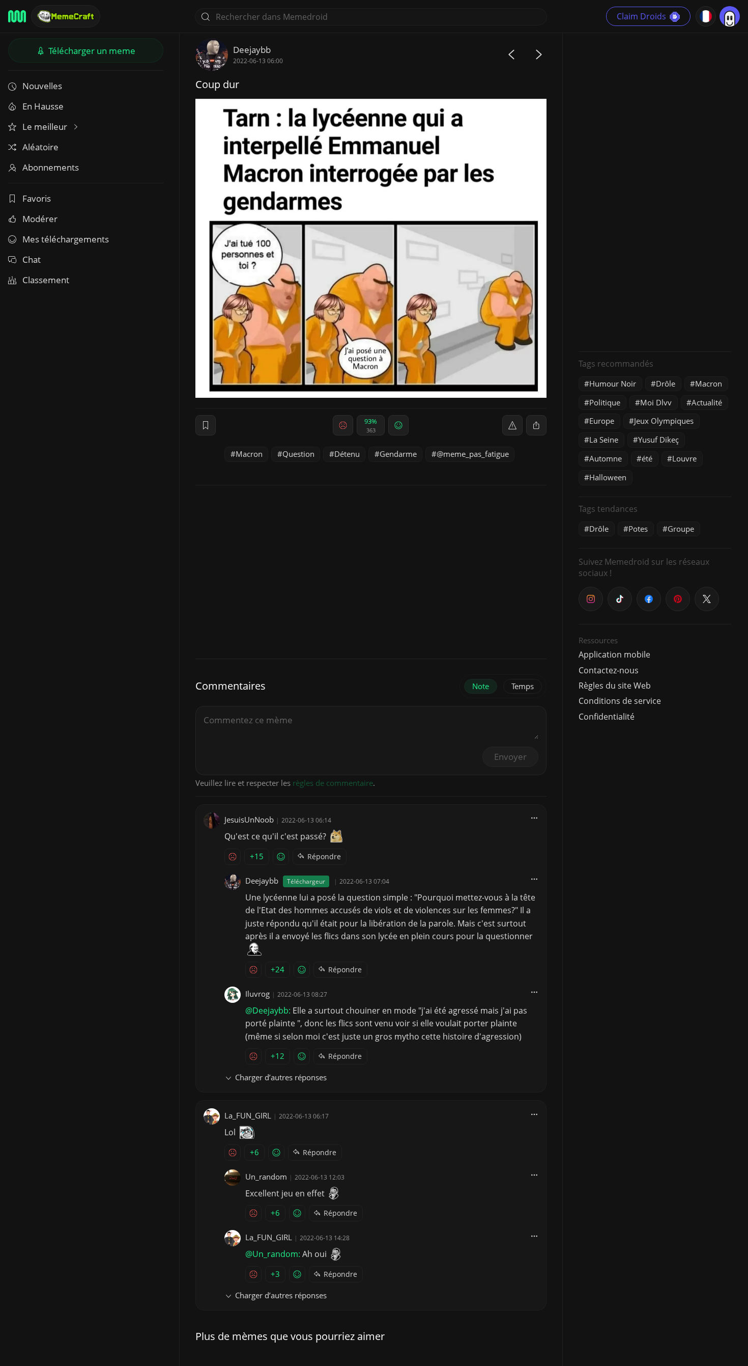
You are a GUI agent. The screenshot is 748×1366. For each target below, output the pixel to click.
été (647, 458)
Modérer (39, 219)
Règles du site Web (615, 685)
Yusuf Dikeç (658, 439)
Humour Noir (612, 383)
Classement (45, 280)
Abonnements (50, 167)
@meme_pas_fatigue (473, 454)
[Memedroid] (17, 16)
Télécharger (90, 51)
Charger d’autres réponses (281, 1077)
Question (298, 454)
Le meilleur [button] (45, 126)
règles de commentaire (333, 783)
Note (480, 686)
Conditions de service (620, 700)
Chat (31, 259)
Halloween (607, 477)
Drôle (665, 383)
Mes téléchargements (65, 239)
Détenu (347, 454)
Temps (522, 686)
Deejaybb (252, 50)
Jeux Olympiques (664, 421)
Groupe (681, 529)
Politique (604, 402)
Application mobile (614, 654)
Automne (605, 458)
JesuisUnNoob (249, 819)
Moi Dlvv (656, 402)
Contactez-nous (609, 670)
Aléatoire (40, 147)
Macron (249, 454)
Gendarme (398, 454)
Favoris (36, 198)
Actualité (707, 402)
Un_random (266, 1176)
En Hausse (43, 106)
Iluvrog (257, 994)
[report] (512, 425)
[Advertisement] (655, 191)
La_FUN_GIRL (247, 1115)
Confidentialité (607, 716)
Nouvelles (42, 86)
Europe (601, 421)
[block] (536, 425)
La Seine (603, 439)
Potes (638, 529)
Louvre (684, 458)
